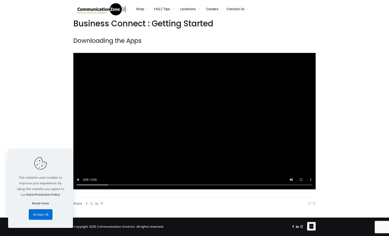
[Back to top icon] (311, 226)
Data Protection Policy (43, 194)
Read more (40, 203)
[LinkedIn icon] (297, 226)
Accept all (40, 214)
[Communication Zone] (101, 9)
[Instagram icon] (301, 226)
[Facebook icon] (293, 226)
